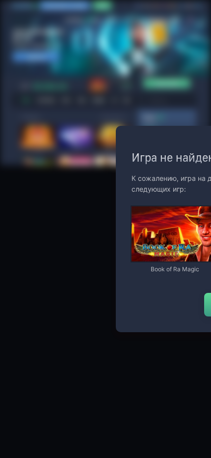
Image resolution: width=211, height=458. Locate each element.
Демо (147, 207)
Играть (174, 257)
